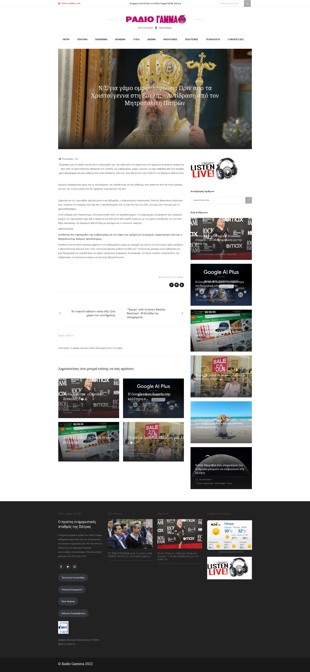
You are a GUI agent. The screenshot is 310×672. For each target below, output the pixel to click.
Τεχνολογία (152, 410)
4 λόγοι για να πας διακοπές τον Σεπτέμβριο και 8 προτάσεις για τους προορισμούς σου (219, 423)
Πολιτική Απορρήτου (72, 589)
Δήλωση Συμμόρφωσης (74, 613)
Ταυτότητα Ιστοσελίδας (73, 577)
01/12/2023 (148, 135)
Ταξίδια (218, 438)
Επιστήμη (220, 483)
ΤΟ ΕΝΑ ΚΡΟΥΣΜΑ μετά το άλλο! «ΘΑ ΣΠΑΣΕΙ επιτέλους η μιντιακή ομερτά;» (130, 555)
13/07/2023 (116, 563)
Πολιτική (67, 412)
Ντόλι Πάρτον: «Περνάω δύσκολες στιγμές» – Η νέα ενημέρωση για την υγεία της (218, 240)
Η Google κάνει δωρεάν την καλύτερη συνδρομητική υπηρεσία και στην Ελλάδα (219, 285)
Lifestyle (86, 410)
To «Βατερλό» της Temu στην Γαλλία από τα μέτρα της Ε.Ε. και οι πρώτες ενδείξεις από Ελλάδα (219, 331)
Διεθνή (84, 454)
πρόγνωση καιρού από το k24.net (231, 552)
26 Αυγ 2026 (72, 406)
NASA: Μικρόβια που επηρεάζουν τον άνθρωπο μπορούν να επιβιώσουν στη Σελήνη (219, 469)
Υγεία (131, 412)
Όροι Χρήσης (68, 601)
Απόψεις (150, 454)
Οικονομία (68, 456)
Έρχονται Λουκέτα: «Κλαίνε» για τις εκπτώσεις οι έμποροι (218, 377)
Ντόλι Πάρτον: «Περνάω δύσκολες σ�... (82, 396)
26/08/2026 (205, 250)
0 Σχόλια (167, 135)
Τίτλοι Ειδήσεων (71, 410)
